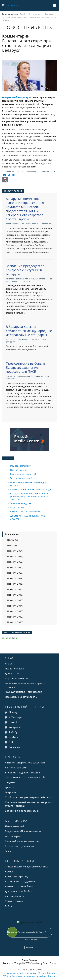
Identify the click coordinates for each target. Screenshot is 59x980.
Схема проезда (14, 901)
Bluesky (12, 712)
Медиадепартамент (20, 465)
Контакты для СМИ (16, 767)
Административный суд (19, 886)
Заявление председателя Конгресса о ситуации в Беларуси (25, 270)
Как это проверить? (29, 939)
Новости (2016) (15, 594)
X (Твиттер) (14, 717)
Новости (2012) (15, 616)
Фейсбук (13, 732)
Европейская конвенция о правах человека (25, 685)
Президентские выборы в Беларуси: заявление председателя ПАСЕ (25, 367)
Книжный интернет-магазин (22, 841)
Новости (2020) (15, 572)
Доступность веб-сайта (18, 891)
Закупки (10, 782)
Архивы (9, 871)
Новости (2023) (15, 556)
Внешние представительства (22, 772)
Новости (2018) (15, 583)
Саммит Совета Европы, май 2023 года (30, 489)
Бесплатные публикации (20, 846)
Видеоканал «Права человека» (23, 831)
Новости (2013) (15, 611)
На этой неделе (18, 469)
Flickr (11, 742)
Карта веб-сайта (14, 896)
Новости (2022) (15, 561)
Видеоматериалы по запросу (25, 511)
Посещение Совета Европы (21, 696)
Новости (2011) (15, 622)
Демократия (12, 673)
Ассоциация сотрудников (20, 881)
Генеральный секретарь (16, 97)
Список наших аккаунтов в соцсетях (26, 866)
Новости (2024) (15, 550)
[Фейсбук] (4, 175)
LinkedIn (13, 722)
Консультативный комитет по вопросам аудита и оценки (28, 804)
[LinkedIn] (13, 175)
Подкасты (14, 747)
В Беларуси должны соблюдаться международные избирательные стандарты (29, 330)
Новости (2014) (15, 605)
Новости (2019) (15, 578)
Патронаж (11, 792)
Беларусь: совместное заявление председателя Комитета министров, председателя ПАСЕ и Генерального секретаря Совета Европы (25, 208)
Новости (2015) (15, 600)
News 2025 (12, 545)
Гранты (9, 787)
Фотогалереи (17, 507)
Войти (8, 906)
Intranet (31, 948)
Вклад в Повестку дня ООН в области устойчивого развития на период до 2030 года (29, 496)
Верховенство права (17, 678)
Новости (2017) (15, 589)
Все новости (12, 534)
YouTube (13, 737)
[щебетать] (9, 175)
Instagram (14, 727)
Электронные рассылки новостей (25, 777)
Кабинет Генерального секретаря (25, 762)
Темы (8, 851)
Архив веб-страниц (16, 876)
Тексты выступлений (21, 478)
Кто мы (9, 663)
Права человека (14, 668)
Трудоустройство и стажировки (23, 691)
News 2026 (12, 539)
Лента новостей (14, 826)
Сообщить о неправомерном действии (28, 797)
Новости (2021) (15, 567)
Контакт (52, 976)
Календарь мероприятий (23, 474)
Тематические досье (20, 503)
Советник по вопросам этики (22, 810)
